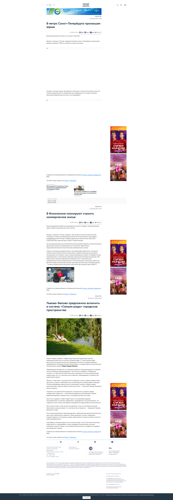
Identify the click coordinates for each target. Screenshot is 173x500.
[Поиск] (117, 5)
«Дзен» (66, 180)
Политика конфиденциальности (113, 484)
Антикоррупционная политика (112, 476)
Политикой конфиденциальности (146, 494)
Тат (54, 5)
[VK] (60, 442)
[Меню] (125, 5)
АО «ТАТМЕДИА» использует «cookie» (113, 478)
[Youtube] (112, 442)
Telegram (73, 180)
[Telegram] (78, 442)
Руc (47, 5)
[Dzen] (95, 441)
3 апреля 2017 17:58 (95, 18)
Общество (98, 16)
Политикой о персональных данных (130, 494)
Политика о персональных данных (113, 473)
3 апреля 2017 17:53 (95, 208)
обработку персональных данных (113, 494)
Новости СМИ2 (52, 200)
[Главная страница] (86, 5)
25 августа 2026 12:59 (95, 298)
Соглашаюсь (87, 497)
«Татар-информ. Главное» (91, 175)
